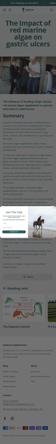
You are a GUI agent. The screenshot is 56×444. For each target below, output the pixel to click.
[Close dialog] (54, 208)
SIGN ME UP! (14, 232)
